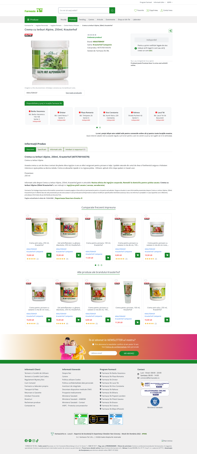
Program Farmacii (146, 2)
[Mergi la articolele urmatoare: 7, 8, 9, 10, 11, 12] (99, 127)
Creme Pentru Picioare (71, 25)
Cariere (65, 376)
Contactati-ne (30, 405)
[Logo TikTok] (37, 440)
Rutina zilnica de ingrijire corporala (107, 182)
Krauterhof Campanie (102, 45)
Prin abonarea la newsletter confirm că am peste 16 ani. (117, 344)
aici (150, 50)
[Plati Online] (167, 440)
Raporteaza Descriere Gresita (68, 198)
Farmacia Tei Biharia (110, 392)
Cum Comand (30, 383)
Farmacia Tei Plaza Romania (113, 376)
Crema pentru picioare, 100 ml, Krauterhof (98, 244)
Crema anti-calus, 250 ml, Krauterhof (39, 244)
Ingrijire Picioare (56, 25)
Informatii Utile (159, 2)
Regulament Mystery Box (34, 379)
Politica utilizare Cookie (71, 379)
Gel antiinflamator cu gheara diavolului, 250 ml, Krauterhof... (68, 244)
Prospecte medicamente (71, 392)
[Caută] (112, 10)
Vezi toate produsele (74, 93)
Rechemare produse (32, 402)
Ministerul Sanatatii (69, 396)
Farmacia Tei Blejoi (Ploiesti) (113, 409)
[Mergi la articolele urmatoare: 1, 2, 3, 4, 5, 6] (97, 127)
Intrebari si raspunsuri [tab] (75, 149)
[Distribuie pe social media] (170, 31)
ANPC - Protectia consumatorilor (75, 405)
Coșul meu (153, 10)
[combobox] (83, 10)
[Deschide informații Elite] (28, 219)
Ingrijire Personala (42, 25)
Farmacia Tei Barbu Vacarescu (113, 373)
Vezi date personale (120, 347)
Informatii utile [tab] (56, 149)
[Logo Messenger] (30, 440)
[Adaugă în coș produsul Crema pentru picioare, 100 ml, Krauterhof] (108, 257)
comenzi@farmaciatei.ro (149, 378)
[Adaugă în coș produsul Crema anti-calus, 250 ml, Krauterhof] (48, 255)
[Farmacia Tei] (34, 10)
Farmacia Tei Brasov (110, 402)
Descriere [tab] (30, 149)
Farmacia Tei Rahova (110, 389)
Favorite (140, 10)
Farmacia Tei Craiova (110, 405)
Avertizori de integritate (71, 386)
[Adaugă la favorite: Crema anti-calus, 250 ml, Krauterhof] (27, 215)
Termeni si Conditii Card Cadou (37, 376)
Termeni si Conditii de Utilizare (36, 373)
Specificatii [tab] (42, 149)
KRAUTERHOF (98, 41)
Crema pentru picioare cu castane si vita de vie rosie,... (157, 244)
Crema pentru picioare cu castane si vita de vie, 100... (128, 244)
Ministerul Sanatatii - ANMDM (74, 399)
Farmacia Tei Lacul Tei (110, 383)
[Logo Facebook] (26, 440)
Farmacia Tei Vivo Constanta (113, 386)
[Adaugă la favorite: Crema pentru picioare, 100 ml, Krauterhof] (86, 215)
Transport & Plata (31, 389)
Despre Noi (66, 373)
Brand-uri (28, 399)
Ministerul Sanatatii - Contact (73, 402)
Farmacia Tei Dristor (110, 379)
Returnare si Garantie (33, 392)
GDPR (169, 2)
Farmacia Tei (29, 25)
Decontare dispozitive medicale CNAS (77, 389)
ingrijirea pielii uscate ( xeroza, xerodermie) (86, 185)
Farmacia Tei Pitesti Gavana (112, 399)
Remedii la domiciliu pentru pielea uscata (141, 182)
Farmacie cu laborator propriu (36, 386)
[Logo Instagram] (33, 440)
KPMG (144, 434)
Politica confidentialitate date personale (77, 383)
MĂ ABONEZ (129, 353)
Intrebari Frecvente (32, 396)
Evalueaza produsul (94, 37)
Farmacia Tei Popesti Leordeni (113, 396)
